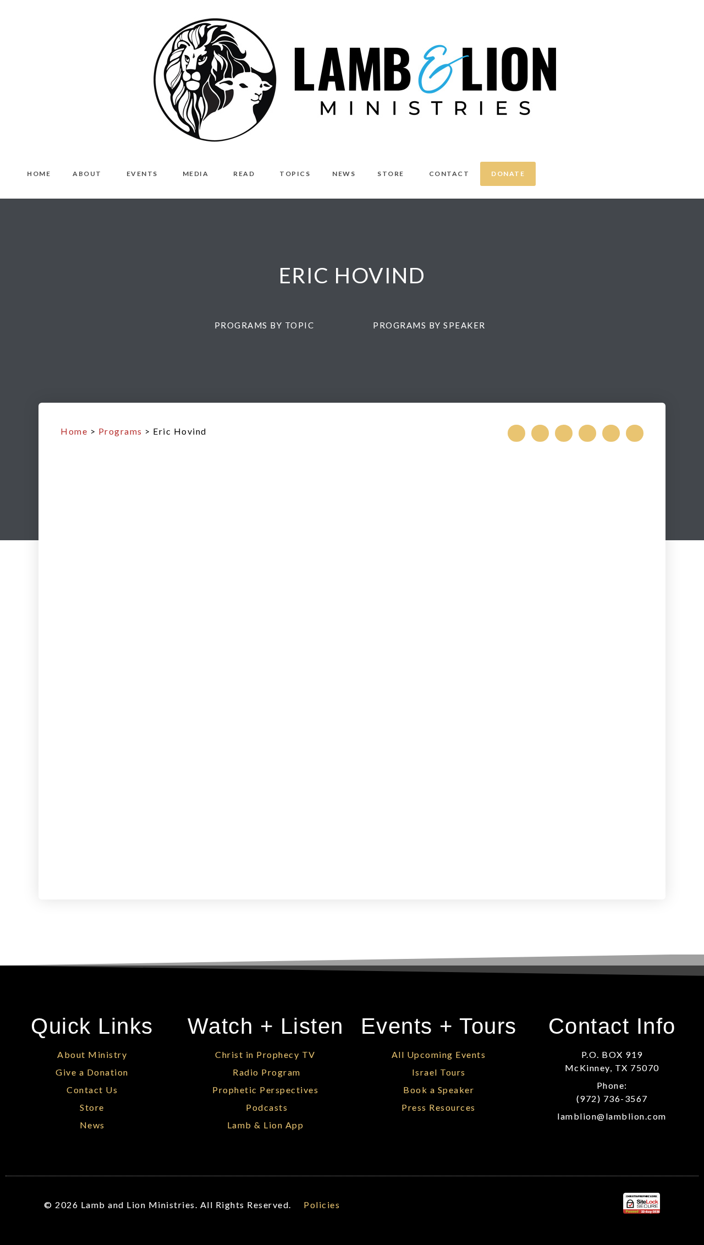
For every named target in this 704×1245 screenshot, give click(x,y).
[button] (270, 325)
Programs (120, 431)
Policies (322, 1204)
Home (74, 431)
